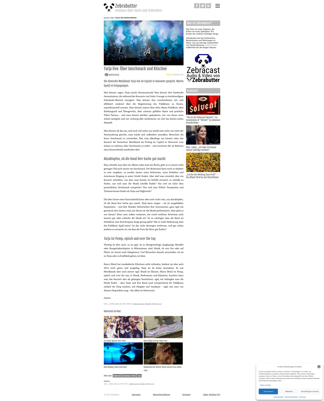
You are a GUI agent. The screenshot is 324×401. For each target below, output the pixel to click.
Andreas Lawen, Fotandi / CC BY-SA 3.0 (147, 304)
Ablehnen (289, 391)
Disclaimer (186, 395)
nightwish (117, 375)
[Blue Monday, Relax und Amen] (123, 363)
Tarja (139, 375)
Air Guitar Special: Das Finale (115, 340)
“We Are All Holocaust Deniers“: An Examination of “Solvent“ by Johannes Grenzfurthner (203, 120)
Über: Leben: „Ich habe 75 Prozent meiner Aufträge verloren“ (201, 148)
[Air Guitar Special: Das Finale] (123, 337)
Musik (112, 18)
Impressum (302, 397)
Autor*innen (210, 45)
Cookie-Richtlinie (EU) (211, 395)
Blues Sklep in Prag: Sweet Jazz (155, 340)
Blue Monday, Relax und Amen (115, 367)
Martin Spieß (114, 75)
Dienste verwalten (265, 385)
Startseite (106, 18)
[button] (319, 366)
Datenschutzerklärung (291, 397)
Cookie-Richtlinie (278, 397)
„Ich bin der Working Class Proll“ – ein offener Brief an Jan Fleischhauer (202, 176)
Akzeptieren (268, 391)
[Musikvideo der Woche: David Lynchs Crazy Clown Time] (163, 363)
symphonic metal (129, 375)
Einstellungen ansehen (310, 391)
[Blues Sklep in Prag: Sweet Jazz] (163, 337)
